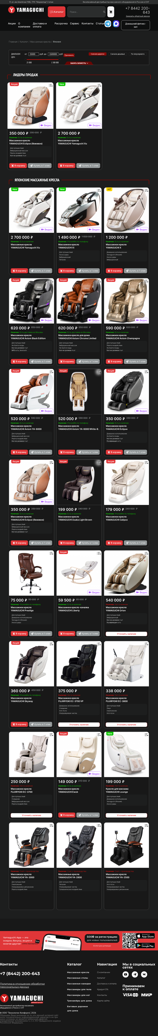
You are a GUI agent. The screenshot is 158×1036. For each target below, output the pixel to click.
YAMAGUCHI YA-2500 (117, 877)
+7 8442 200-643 (137, 10)
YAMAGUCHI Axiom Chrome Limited (77, 338)
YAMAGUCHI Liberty (69, 610)
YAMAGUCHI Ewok (68, 792)
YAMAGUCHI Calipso (117, 519)
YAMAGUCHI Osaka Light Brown (75, 519)
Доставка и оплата (40, 25)
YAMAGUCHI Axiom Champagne (123, 338)
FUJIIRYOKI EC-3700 (21, 792)
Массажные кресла (68, 140)
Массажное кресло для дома (74, 335)
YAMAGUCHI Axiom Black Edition (28, 338)
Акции (12, 23)
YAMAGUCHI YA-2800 (70, 877)
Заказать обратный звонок (138, 16)
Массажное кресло (19, 140)
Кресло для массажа (117, 788)
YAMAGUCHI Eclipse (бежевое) (26, 143)
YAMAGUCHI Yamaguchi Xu (72, 143)
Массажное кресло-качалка (73, 607)
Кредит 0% (102, 989)
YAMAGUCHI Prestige (22, 610)
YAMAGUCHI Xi (66, 247)
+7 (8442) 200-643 (20, 973)
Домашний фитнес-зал (135, 25)
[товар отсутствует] (110, 11)
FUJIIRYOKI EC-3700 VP (70, 701)
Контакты (87, 23)
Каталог (101, 978)
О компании (24, 25)
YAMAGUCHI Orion (116, 610)
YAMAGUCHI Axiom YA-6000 (26, 429)
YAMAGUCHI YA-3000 (22, 877)
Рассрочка (61, 23)
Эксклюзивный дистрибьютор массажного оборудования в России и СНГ (116, 2)
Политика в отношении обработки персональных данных (22, 985)
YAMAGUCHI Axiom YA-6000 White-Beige (80, 429)
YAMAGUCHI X (113, 247)
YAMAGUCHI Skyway (22, 701)
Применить (69, 55)
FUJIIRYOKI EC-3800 (117, 701)
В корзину (20, 165)
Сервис (74, 23)
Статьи (100, 23)
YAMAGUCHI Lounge (117, 792)
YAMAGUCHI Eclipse (116, 429)
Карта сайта (103, 1000)
